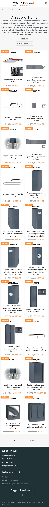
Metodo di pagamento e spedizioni (15, 484)
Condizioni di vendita (10, 480)
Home (4, 9)
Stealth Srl (10, 502)
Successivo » (30, 440)
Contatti (5, 477)
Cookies (40, 502)
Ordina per (24, 39)
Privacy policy (6, 505)
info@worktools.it (9, 466)
